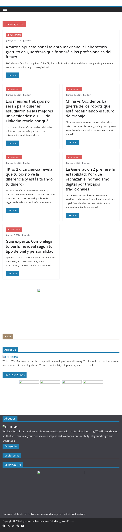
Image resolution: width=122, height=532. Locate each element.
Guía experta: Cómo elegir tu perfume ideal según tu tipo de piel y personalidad (30, 246)
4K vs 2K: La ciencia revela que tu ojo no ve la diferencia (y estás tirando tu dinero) (29, 177)
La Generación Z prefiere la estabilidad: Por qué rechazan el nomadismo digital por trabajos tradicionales (90, 179)
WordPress (67, 520)
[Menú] (5, 9)
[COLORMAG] (10, 356)
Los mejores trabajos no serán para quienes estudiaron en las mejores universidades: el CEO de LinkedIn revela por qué (29, 111)
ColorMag (55, 520)
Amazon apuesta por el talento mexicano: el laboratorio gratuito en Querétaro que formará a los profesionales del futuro (58, 51)
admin (28, 40)
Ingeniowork (27, 520)
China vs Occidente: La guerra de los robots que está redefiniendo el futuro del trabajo (90, 109)
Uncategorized (14, 35)
